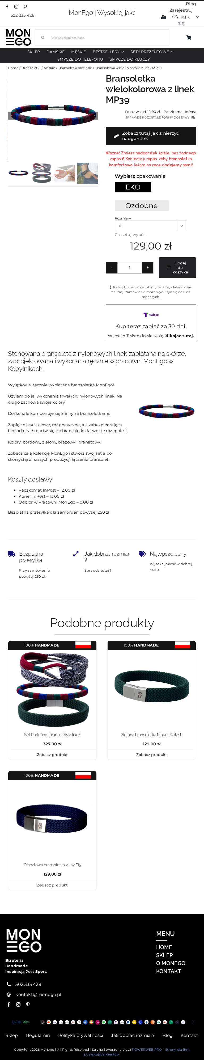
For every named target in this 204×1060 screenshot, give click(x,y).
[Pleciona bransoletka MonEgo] (53, 115)
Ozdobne (141, 205)
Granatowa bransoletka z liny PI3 (52, 865)
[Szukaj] (102, 36)
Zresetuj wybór (130, 235)
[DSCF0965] (52, 782)
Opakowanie (151, 176)
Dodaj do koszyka (180, 267)
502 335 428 (23, 15)
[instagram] (16, 7)
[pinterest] (25, 7)
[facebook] (7, 7)
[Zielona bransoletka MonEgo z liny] (152, 651)
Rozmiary (123, 218)
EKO (133, 187)
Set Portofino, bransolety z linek (52, 734)
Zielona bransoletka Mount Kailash (151, 734)
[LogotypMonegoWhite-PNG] (18, 29)
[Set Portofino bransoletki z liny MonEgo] (52, 651)
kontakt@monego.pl (38, 994)
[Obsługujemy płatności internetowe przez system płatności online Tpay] (102, 1022)
